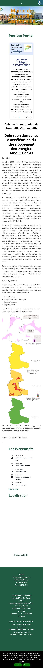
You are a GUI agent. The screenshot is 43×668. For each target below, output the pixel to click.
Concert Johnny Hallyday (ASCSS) (23, 478)
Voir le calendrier (13, 489)
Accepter (18, 665)
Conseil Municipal (21, 471)
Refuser (26, 665)
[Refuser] (40, 659)
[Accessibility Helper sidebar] (40, 2)
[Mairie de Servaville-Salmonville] (21, 15)
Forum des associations (23, 466)
